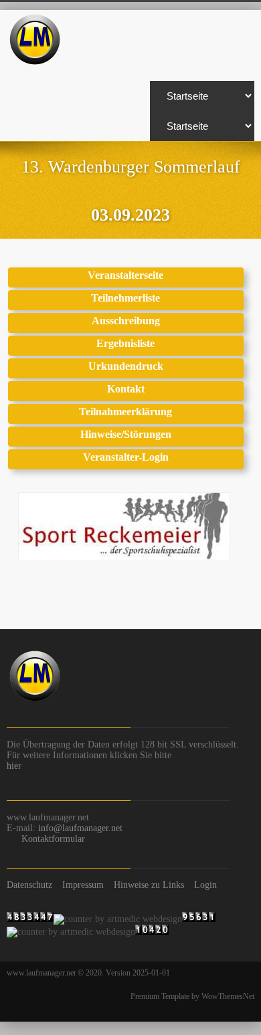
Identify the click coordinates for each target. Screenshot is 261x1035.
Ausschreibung (126, 320)
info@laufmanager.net (80, 828)
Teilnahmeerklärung (125, 411)
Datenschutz (29, 885)
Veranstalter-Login (126, 457)
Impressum (83, 885)
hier (14, 766)
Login (205, 885)
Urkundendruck (125, 366)
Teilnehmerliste (125, 298)
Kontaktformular (53, 839)
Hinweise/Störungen (125, 434)
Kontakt (126, 388)
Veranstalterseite (125, 275)
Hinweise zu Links (149, 885)
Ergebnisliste (125, 343)
